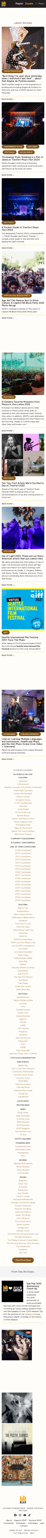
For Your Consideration (23, 1058)
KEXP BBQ (23, 1081)
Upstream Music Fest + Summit (23, 1053)
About (9, 1520)
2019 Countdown (23, 881)
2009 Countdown (23, 850)
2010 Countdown (23, 853)
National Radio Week (23, 958)
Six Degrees (23, 971)
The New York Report (23, 977)
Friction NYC (23, 1013)
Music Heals (23, 955)
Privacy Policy (31, 1530)
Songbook (23, 1093)
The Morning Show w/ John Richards (23, 1243)
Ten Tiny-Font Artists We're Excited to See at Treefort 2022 (23, 484)
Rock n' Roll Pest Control (23, 818)
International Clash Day (23, 930)
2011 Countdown (23, 856)
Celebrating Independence (23, 917)
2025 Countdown (23, 900)
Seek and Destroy (23, 1212)
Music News (23, 1112)
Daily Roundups (23, 1116)
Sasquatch (23, 1041)
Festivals (9, 152)
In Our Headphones (23, 803)
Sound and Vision (23, 1221)
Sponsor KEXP (35, 1520)
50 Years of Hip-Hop (23, 774)
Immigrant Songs (23, 800)
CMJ (23, 1006)
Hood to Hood (23, 1078)
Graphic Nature (23, 797)
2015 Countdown (23, 869)
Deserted (23, 781)
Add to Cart (23, 908)
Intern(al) (23, 806)
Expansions (23, 1190)
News (23, 1109)
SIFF (6, 633)
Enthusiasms (23, 784)
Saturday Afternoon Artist (23, 967)
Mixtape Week (23, 1105)
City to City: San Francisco (23, 1068)
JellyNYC (23, 1019)
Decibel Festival (23, 1010)
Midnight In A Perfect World (23, 1202)
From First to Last (23, 923)
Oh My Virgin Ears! (23, 812)
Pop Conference (23, 1038)
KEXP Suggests (23, 1128)
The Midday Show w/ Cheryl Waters (23, 1240)
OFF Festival (23, 1028)
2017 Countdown (23, 875)
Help (32, 1533)
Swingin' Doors (23, 1231)
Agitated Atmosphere (23, 1163)
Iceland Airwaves (30, 734)
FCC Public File (20, 1533)
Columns (23, 778)
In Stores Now (23, 1119)
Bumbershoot (23, 997)
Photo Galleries (23, 1139)
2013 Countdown (23, 863)
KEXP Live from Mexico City (23, 942)
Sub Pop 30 (23, 974)
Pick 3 (23, 1156)
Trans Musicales (12, 71)
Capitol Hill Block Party (17, 295)
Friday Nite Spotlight (23, 793)
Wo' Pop (23, 1252)
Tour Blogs (23, 980)
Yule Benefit (23, 1097)
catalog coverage (32, 1314)
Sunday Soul (23, 1228)
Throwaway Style (13, 147)
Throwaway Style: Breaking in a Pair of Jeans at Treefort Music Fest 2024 (22, 158)
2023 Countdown (23, 894)
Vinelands (23, 1249)
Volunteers (21, 1523)
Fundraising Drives (23, 1146)
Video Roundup (23, 989)
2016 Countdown (23, 872)
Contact (24, 1526)
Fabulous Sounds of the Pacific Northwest (23, 787)
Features (32, 147)
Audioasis (23, 1180)
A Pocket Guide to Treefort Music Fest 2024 (20, 228)
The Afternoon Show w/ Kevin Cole (23, 1234)
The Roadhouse (23, 1246)
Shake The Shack (23, 1215)
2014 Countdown (23, 866)
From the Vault (23, 927)
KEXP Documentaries (23, 939)
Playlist (19, 3)
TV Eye (23, 1134)
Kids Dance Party (23, 1084)
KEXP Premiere (23, 1122)
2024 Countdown (23, 897)
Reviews (23, 1160)
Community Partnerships (23, 1071)
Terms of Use (15, 1530)
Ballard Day (23, 1065)
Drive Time (23, 1184)
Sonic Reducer (23, 1218)
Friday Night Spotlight (23, 790)
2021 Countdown (23, 888)
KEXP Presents (23, 1125)
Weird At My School (23, 828)
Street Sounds (23, 1224)
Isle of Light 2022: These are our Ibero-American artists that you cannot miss (23, 557)
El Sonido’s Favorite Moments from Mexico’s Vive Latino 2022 (20, 403)
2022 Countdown (23, 891)
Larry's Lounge (23, 1196)
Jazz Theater (23, 1193)
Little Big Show (23, 1087)
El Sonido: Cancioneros (23, 843)
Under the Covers (23, 986)
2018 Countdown (23, 878)
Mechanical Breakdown (23, 1199)
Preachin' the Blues (23, 1209)
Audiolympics (23, 911)
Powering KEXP (23, 1143)
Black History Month (23, 914)
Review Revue (23, 815)
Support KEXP (20, 1520)
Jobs (42, 1523)
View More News (23, 1260)
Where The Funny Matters (23, 831)
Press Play (23, 961)
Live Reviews (23, 1173)
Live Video (23, 949)
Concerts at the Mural (23, 1075)
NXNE (23, 1025)
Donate (29, 3)
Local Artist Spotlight (23, 952)
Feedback (23, 920)
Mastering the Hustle (23, 1090)
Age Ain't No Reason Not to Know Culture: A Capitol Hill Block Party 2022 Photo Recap (23, 303)
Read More (7, 99)
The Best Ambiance (23, 1237)
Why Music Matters (23, 834)
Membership (23, 1153)
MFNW (23, 1022)
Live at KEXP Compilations (23, 945)
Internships (33, 1523)
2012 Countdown (23, 859)
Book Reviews (23, 1170)
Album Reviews (23, 1166)
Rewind (23, 964)
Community (8, 1523)
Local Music (26, 152)
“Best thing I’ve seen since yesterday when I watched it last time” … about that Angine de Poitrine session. (22, 78)
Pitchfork (23, 1035)
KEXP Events (23, 1062)
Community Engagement (23, 839)
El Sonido (23, 1187)
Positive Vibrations (23, 1205)
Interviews (9, 734)
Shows (23, 1177)
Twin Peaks (23, 983)
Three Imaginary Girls (23, 822)
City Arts (23, 1003)
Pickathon (23, 1031)
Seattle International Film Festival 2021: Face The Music (20, 638)
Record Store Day (23, 1131)
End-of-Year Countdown (23, 847)
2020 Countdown (23, 884)
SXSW (23, 1047)
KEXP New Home (23, 1149)
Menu (41, 3)
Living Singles (23, 809)
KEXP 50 (23, 936)
